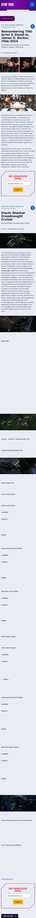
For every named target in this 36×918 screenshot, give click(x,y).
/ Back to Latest (7, 18)
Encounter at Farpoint (19, 124)
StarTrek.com (5, 77)
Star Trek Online (18, 253)
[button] (7, 4)
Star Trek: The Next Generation (12, 25)
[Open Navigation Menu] (32, 4)
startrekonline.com (7, 879)
